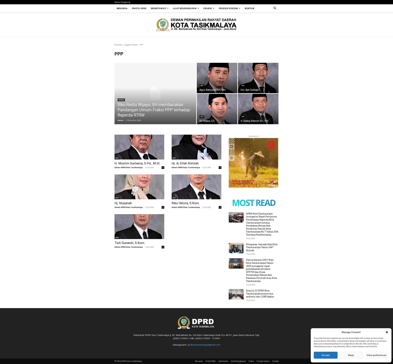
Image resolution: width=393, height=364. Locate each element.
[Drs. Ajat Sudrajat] (258, 78)
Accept (326, 355)
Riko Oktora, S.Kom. (186, 203)
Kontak (249, 8)
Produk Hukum (228, 8)
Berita (121, 100)
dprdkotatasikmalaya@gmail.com (203, 344)
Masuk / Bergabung (122, 2)
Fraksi (207, 8)
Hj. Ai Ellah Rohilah (185, 163)
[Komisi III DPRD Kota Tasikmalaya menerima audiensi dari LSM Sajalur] (236, 294)
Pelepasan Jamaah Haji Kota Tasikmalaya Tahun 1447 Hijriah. (261, 247)
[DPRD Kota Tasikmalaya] (196, 24)
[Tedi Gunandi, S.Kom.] (139, 226)
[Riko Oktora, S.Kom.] (196, 186)
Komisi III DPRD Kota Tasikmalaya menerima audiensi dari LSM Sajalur (260, 293)
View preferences (376, 355)
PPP (201, 86)
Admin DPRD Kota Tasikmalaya (129, 167)
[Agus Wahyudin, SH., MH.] (217, 78)
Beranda (122, 8)
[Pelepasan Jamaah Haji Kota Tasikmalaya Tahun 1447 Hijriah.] (236, 248)
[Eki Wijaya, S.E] (217, 109)
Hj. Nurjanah (123, 203)
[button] (386, 332)
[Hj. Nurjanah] (139, 186)
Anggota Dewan (131, 44)
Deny (351, 355)
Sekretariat (158, 8)
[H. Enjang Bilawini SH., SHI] (258, 109)
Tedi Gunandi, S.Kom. (130, 243)
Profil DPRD (139, 8)
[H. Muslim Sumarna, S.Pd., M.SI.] (139, 147)
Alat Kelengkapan (184, 8)
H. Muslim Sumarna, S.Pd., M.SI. (137, 163)
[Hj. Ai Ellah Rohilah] (196, 147)
